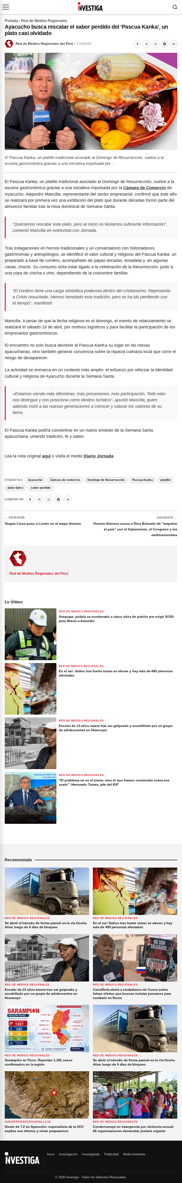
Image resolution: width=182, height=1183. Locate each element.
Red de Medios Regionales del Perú (44, 43)
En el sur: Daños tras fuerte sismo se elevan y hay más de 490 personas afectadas (132, 925)
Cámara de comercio (65, 480)
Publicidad (111, 1154)
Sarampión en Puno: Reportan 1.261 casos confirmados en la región (39, 1062)
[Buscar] (175, 7)
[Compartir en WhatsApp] (155, 44)
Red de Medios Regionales (44, 21)
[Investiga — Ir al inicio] (90, 6)
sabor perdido (41, 487)
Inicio (50, 1154)
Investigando (91, 1154)
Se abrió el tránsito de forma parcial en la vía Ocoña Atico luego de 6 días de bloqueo (46, 925)
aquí (46, 456)
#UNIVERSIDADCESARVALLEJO (28, 1121)
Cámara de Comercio (144, 187)
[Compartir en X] (146, 44)
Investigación (68, 1154)
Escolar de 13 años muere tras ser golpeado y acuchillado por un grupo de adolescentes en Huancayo (41, 994)
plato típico (15, 487)
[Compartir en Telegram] (164, 44)
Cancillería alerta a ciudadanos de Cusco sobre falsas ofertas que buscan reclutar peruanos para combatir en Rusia (132, 994)
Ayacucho (35, 480)
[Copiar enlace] (173, 44)
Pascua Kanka (142, 480)
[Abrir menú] (5, 7)
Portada (11, 21)
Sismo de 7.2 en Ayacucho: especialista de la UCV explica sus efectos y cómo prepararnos (44, 1129)
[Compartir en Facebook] (137, 44)
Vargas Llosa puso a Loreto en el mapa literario (43, 523)
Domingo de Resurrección (106, 480)
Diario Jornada (99, 456)
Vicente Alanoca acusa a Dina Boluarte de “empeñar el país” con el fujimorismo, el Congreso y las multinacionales (135, 529)
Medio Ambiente (134, 1154)
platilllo (165, 480)
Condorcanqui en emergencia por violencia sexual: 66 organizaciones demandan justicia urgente (133, 1129)
